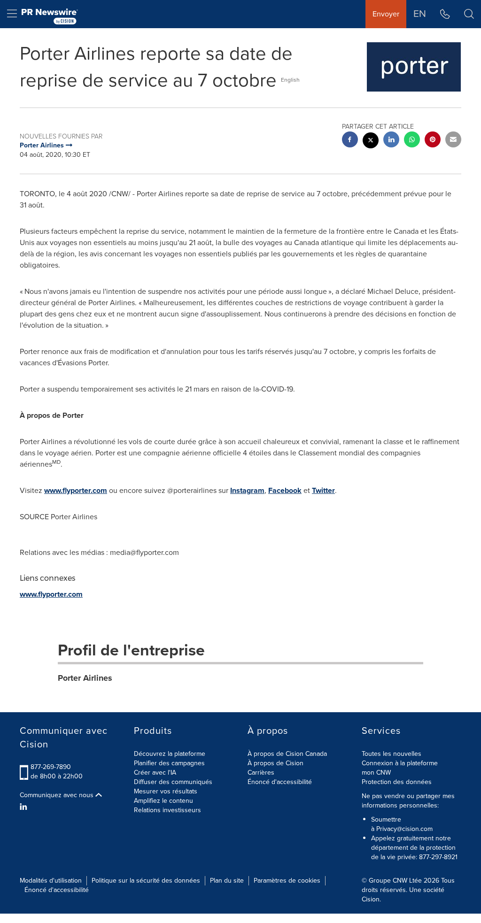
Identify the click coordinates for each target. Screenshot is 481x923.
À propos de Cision (275, 763)
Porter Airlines (85, 678)
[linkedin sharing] (391, 140)
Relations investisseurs (167, 810)
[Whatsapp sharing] (412, 140)
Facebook (285, 490)
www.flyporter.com (75, 490)
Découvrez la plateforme (169, 754)
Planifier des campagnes (169, 763)
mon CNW (376, 772)
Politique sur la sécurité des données (146, 880)
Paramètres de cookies (287, 880)
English (290, 80)
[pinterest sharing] (433, 140)
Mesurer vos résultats (165, 791)
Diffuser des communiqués (173, 782)
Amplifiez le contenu (163, 801)
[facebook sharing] (350, 140)
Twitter (323, 490)
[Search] (469, 14)
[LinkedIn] (25, 807)
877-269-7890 (51, 767)
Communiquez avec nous (57, 795)
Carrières (261, 772)
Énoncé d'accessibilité (280, 782)
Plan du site (227, 880)
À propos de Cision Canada (287, 754)
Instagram (247, 490)
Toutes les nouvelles (391, 754)
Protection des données (397, 782)
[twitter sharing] (371, 141)
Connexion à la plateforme (400, 763)
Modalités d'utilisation (51, 880)
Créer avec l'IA (155, 772)
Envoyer (385, 13)
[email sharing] (453, 140)
